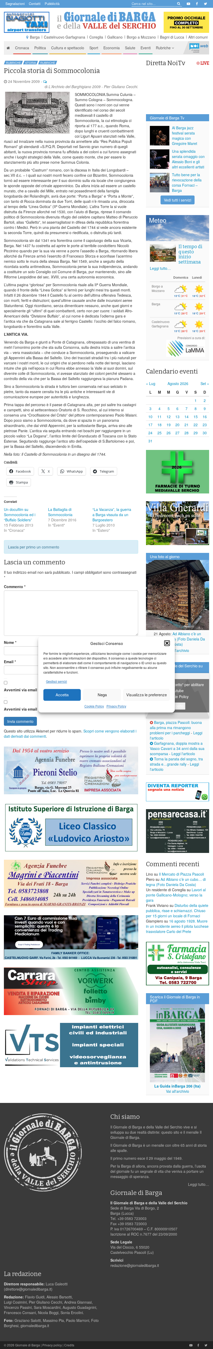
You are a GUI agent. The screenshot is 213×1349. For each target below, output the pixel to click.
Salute (130, 47)
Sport (93, 47)
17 (150, 424)
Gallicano (115, 37)
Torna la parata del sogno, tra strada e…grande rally (176, 761)
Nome (10, 642)
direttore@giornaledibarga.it (28, 1289)
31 (150, 440)
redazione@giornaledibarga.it (134, 1265)
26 (169, 432)
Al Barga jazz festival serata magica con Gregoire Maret (184, 135)
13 (177, 416)
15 (196, 416)
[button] (167, 643)
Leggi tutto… (160, 268)
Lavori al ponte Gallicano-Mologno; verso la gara (176, 895)
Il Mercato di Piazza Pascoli (181, 874)
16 (205, 416)
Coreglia (96, 37)
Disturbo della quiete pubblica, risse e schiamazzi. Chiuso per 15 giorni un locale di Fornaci (177, 910)
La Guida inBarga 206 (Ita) (177, 1086)
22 (196, 424)
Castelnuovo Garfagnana (64, 37)
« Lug (150, 383)
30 (205, 432)
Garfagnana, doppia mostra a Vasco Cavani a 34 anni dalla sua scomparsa (177, 748)
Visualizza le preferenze (146, 695)
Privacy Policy (116, 706)
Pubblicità (52, 3)
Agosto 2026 (178, 383)
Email (10, 661)
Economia (111, 47)
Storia (30, 62)
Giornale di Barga (27, 1345)
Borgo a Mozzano (141, 37)
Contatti (35, 3)
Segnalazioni (15, 3)
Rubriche (164, 47)
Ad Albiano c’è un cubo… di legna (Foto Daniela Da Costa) (177, 639)
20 (177, 424)
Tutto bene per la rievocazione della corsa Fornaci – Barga (187, 182)
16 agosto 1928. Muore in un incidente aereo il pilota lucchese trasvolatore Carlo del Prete (177, 926)
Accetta (62, 695)
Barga (35, 37)
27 (177, 432)
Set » (205, 383)
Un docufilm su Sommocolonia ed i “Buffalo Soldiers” (19, 514)
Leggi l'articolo (183, 753)
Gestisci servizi (56, 681)
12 (169, 416)
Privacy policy (52, 1345)
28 (186, 432)
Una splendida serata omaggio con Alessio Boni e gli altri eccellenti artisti (188, 159)
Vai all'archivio (177, 650)
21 (186, 424)
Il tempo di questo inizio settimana (190, 254)
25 (159, 432)
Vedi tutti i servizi (177, 200)
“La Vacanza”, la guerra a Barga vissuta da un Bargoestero (111, 514)
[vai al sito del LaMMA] (185, 347)
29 (196, 432)
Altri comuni (198, 37)
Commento (14, 586)
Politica (40, 47)
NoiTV (198, 47)
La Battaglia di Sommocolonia (60, 512)
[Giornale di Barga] (106, 20)
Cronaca (22, 47)
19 (169, 424)
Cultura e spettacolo (67, 47)
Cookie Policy (94, 706)
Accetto (177, 706)
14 (186, 416)
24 (150, 432)
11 (159, 416)
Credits (69, 1345)
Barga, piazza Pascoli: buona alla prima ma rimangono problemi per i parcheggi (176, 727)
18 (159, 424)
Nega (102, 695)
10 (150, 416)
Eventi (146, 47)
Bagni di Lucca (172, 37)
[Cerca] (178, 3)
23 (205, 424)
